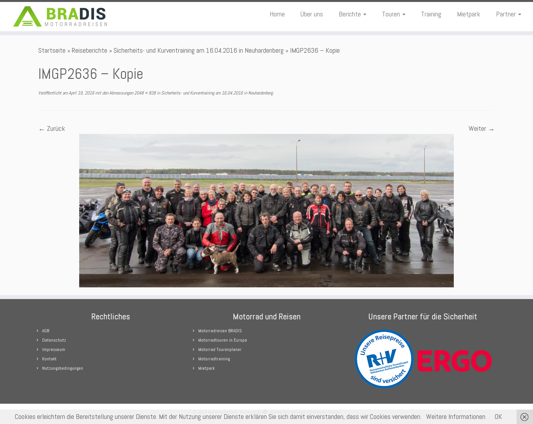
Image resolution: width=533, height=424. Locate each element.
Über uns (311, 13)
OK (498, 416)
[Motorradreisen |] (61, 16)
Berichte (350, 13)
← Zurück (51, 128)
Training (431, 13)
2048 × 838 (144, 93)
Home (277, 13)
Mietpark (468, 13)
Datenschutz (54, 340)
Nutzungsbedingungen (62, 368)
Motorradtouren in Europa (222, 340)
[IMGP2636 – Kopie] (266, 209)
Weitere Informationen (455, 416)
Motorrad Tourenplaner (220, 349)
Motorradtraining (214, 359)
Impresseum (53, 349)
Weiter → (482, 128)
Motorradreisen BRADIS (220, 330)
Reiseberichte (89, 50)
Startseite (52, 50)
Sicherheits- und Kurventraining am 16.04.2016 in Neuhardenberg (199, 50)
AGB (45, 330)
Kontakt (49, 359)
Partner (506, 13)
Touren (392, 13)
